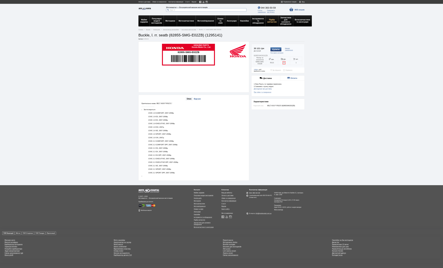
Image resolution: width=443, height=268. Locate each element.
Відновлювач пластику (122, 249)
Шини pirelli (9, 255)
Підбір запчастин (272, 21)
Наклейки (244, 21)
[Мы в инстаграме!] (207, 2)
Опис (189, 99)
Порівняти (289, 70)
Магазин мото (10, 240)
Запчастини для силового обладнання (285, 21)
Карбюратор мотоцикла (13, 244)
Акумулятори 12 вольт (340, 244)
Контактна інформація (176, 2)
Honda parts (198, 198)
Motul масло (118, 244)
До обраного (277, 70)
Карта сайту (225, 209)
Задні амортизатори (12, 251)
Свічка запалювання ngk (14, 253)
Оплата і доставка (144, 2)
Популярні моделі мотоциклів (156, 21)
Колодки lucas (337, 255)
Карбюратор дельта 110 (123, 255)
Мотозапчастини (186, 21)
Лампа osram (228, 253)
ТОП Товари (39, 233)
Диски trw (335, 242)
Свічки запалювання (230, 255)
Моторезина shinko (230, 242)
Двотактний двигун (339, 253)
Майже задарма (144, 21)
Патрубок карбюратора (13, 249)
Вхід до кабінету (227, 192)
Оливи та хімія (220, 21)
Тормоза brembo (11, 246)
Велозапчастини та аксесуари (302, 21)
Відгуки (194, 2)
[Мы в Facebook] (200, 2)
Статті (187, 2)
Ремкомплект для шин (340, 246)
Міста (18, 233)
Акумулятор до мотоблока (342, 249)
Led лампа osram (229, 251)
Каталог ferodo (337, 251)
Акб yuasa (226, 249)
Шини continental (120, 246)
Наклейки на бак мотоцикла (342, 240)
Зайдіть (256, 69)
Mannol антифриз (11, 242)
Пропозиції (51, 233)
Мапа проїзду (278, 209)
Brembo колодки (229, 244)
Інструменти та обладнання (258, 21)
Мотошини (170, 21)
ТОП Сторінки (28, 233)
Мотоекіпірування (205, 21)
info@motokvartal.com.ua (263, 213)
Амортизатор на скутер (122, 242)
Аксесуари (232, 21)
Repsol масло (228, 240)
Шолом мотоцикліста (122, 253)
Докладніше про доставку (263, 89)
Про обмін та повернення (262, 92)
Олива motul (118, 251)
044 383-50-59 (268, 7)
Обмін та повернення (159, 2)
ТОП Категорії (8, 233)
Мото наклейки (119, 240)
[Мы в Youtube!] (203, 2)
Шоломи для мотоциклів (232, 246)
